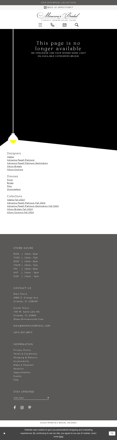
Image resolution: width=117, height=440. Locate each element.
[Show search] (77, 25)
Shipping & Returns (25, 358)
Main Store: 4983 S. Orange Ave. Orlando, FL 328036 (26, 298)
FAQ (16, 380)
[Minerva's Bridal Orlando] (58, 16)
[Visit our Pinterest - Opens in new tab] (30, 408)
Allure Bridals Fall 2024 (20, 209)
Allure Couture (15, 170)
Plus (9, 186)
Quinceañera (14, 189)
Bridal (10, 183)
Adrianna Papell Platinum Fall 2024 (26, 203)
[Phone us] (52, 25)
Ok (112, 433)
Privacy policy (22, 350)
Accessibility (21, 361)
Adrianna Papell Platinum (21, 160)
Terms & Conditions (25, 354)
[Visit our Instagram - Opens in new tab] (22, 408)
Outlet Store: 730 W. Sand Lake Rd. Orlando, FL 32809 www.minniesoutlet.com (29, 313)
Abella (10, 157)
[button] (40, 25)
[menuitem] (40, 25)
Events (18, 376)
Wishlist (19, 369)
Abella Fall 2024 (16, 200)
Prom (10, 180)
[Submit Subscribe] (48, 398)
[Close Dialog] (4, 433)
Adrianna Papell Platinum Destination (27, 163)
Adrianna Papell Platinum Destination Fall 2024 (33, 206)
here (61, 437)
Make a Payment (24, 365)
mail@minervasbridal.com (32, 326)
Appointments (22, 373)
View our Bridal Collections (58, 3)
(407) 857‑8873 (23, 333)
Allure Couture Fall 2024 (20, 213)
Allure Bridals (14, 166)
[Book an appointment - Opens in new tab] (64, 25)
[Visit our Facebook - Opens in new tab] (15, 408)
